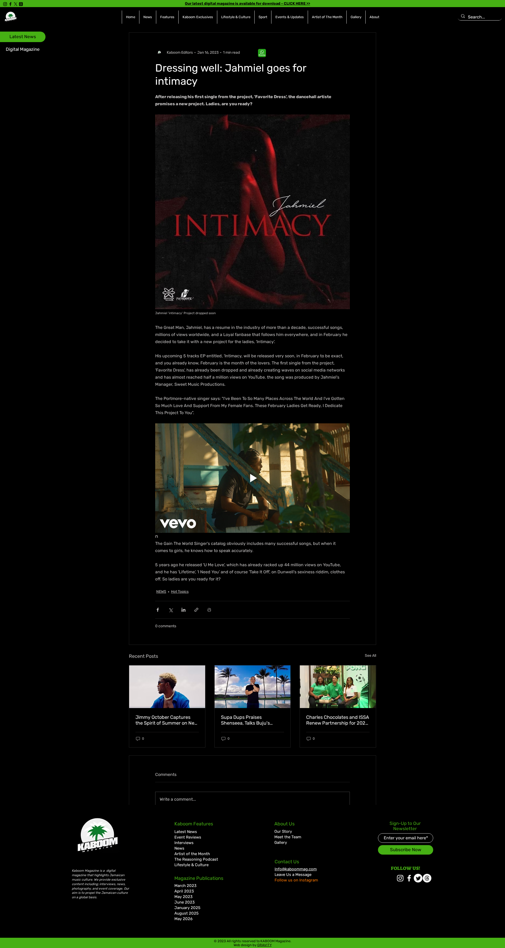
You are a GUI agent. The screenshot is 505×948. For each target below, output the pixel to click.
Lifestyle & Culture (191, 864)
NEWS (161, 591)
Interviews (184, 842)
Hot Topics (180, 591)
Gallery (280, 842)
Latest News (185, 831)
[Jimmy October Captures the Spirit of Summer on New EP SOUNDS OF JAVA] (167, 686)
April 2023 (184, 891)
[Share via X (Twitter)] (170, 609)
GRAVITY (264, 945)
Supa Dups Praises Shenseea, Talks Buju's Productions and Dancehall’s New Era (252, 720)
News (179, 848)
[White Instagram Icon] (400, 878)
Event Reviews (187, 837)
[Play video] (252, 478)
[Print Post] (209, 609)
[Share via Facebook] (157, 609)
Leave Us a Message (293, 874)
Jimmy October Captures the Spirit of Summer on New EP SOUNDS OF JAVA (166, 720)
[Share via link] (196, 609)
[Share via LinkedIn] (183, 609)
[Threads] (20, 4)
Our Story (283, 831)
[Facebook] (10, 4)
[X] (15, 4)
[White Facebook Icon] (409, 878)
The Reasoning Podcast (196, 859)
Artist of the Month (192, 853)
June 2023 (184, 902)
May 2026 (183, 918)
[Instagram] (5, 4)
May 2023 (183, 896)
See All (370, 655)
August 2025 (186, 913)
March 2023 (185, 885)
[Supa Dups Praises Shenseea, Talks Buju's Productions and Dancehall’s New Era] (253, 686)
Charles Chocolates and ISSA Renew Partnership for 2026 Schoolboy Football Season (337, 720)
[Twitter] (418, 878)
